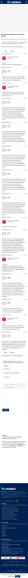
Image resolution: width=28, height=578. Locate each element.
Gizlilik (20, 565)
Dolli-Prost (4, 535)
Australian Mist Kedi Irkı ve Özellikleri (9, 515)
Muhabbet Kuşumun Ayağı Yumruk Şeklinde (11, 544)
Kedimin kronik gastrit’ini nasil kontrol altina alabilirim (12, 551)
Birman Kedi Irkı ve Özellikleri (8, 513)
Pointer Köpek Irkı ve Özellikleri (8, 507)
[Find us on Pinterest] (7, 501)
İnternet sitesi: (7, 376)
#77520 (25, 98)
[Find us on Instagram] (12, 501)
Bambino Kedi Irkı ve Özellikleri (8, 516)
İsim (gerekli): (6, 368)
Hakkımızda (18, 564)
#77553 (25, 217)
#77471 (25, 83)
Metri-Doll (4, 531)
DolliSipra (4, 533)
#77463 (25, 67)
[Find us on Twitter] (3, 501)
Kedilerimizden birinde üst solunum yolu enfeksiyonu (12, 548)
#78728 (25, 314)
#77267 (25, 53)
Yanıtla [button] (10, 53)
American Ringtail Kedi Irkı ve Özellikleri (10, 509)
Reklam (16, 565)
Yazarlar (22, 564)
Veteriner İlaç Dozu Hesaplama (8, 564)
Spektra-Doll (4, 526)
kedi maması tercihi (6, 546)
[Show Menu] (1, 2)
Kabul (17, 576)
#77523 (25, 169)
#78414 (25, 229)
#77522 (25, 146)
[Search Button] (26, 2)
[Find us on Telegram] (16, 501)
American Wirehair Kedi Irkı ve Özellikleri (10, 511)
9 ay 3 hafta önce (23, 42)
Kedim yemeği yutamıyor (7, 550)
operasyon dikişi (24, 39)
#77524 (25, 193)
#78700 (25, 299)
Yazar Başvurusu (5, 565)
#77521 (25, 122)
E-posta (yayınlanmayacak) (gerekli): (11, 372)
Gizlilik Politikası (11, 576)
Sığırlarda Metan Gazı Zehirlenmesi (9, 528)
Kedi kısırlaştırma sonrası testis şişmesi (10, 553)
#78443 (25, 255)
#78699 (25, 273)
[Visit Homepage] (14, 2)
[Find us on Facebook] (1, 501)
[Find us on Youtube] (10, 501)
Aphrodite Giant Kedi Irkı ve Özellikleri (9, 518)
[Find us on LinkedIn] (5, 501)
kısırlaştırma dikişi (17, 39)
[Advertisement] (14, 18)
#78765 (25, 332)
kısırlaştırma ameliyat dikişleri (8, 39)
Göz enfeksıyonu (5, 547)
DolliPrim (4, 529)
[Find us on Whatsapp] (14, 501)
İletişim (24, 565)
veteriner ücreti (5, 543)
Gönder (6, 410)
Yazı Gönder (11, 565)
